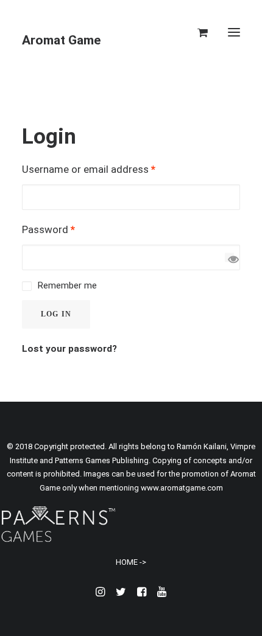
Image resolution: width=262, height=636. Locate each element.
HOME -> (131, 562)
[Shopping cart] (197, 32)
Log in (56, 314)
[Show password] (229, 257)
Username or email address (88, 169)
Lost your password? (69, 348)
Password (48, 229)
